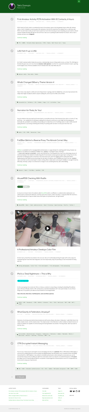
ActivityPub (22, 334)
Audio (20, 132)
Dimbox (40, 102)
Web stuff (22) (45, 400)
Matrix (71, 334)
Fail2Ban (19, 150)
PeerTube (34, 335)
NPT (73, 302)
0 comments (60, 53)
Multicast (60, 302)
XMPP (45, 335)
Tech (43, 21)
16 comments (20, 182)
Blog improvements (50, 84)
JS (48, 102)
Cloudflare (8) (61, 395)
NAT (66, 302)
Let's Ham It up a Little (27, 51)
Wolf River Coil (56, 43)
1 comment (58, 251)
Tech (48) (44, 391)
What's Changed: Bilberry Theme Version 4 (35, 82)
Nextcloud (21, 335)
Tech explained (50, 314)
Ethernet (45, 302)
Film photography (54, 265)
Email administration (36, 205)
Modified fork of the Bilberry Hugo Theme (72, 408)
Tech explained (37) (46, 393)
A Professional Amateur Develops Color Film (36, 250)
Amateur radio (22, 74)
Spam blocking (58, 205)
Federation (46, 334)
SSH (43, 170)
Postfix (66, 205)
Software (49, 142)
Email (26, 170)
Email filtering (48, 205)
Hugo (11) (60, 391)
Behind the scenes (40, 84)
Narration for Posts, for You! (29, 110)
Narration (33, 132)
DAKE (23, 368)
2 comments (69, 112)
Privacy (41, 345)
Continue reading (22, 37)
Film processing (65, 265)
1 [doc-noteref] (73, 63)
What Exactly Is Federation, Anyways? (33, 312)
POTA (44, 43)
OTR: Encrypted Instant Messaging (32, 344)
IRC (46, 368)
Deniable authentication (33, 368)
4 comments (60, 21)
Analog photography (24, 265)
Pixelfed (40, 335)
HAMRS (23, 43)
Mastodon (65, 334)
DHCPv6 (40, 302)
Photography (38, 251)
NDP (69, 302)
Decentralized (31, 334)
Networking (39, 276)
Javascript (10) (61, 393)
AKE (19, 368)
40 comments (62, 276)
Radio (48, 43)
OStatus (28, 335)
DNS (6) (59, 400)
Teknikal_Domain (50, 21)
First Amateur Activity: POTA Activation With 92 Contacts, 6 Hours (45, 19)
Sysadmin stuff (56, 142)
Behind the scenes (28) (47, 395)
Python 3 (72, 205)
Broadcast (29, 302)
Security (44, 142)
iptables (38, 170)
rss (19, 408)
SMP (68, 368)
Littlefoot (53, 102)
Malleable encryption (60, 368)
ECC (42, 368)
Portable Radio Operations (34, 43)
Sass (59, 102)
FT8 (19, 43)
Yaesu (64, 43)
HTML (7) (60, 398)
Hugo (44, 102)
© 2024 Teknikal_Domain (13, 408)
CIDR (35, 302)
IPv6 (55, 302)
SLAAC (20, 304)
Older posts (21, 377)
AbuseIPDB (44, 193)
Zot (49, 335)
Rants (44, 276)
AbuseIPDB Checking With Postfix (31, 178)
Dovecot (21, 170)
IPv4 (51, 302)
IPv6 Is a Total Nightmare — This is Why (34, 274)
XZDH (76, 368)
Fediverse (53, 334)
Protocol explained (37, 314)
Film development (43, 265)
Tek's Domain (23, 5)
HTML (28, 132)
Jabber (59, 334)
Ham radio (38, 21)
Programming (37, 142)
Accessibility (22, 102)
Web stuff (61, 84)
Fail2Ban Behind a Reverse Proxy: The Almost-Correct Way (42, 140)
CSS (35, 102)
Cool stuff (36, 345)
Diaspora (38, 334)
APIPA (20, 302)
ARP (24, 302)
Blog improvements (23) (47, 398)
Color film (34, 265)
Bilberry (30, 102)
